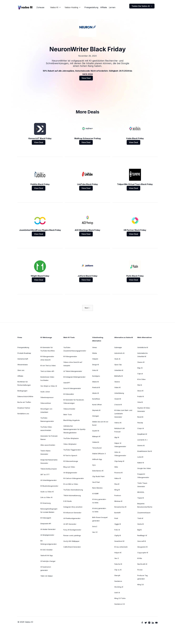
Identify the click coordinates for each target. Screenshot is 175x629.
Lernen (112, 7)
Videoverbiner (45, 403)
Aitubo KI (95, 393)
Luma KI (140, 457)
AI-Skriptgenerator (47, 535)
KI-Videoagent (45, 518)
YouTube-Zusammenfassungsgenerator (74, 349)
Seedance (118, 581)
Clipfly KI (117, 535)
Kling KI (117, 490)
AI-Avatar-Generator (48, 529)
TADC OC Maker (46, 576)
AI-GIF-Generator (69, 524)
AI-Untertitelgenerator (48, 480)
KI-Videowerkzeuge (70, 461)
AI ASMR (95, 494)
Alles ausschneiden (47, 445)
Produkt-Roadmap (24, 353)
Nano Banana (97, 488)
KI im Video (141, 379)
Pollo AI (117, 530)
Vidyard (95, 359)
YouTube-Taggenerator (72, 450)
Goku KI (95, 370)
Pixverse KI (118, 473)
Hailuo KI (117, 478)
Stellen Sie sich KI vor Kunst (100, 423)
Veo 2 (116, 558)
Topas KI (140, 498)
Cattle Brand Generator (72, 547)
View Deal (86, 78)
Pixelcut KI (96, 387)
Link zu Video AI (46, 497)
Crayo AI (140, 428)
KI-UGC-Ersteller (46, 550)
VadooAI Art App (46, 555)
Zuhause (40, 7)
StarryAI (117, 575)
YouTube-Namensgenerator (47, 419)
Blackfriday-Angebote (71, 420)
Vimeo (94, 347)
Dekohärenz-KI (97, 471)
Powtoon (117, 495)
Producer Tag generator (142, 577)
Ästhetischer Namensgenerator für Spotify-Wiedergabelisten (74, 429)
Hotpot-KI (117, 553)
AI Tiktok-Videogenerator (72, 371)
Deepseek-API (45, 524)
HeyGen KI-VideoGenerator (143, 409)
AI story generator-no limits (99, 501)
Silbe (116, 467)
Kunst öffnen (97, 404)
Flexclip (140, 423)
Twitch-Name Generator (45, 452)
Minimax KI (118, 501)
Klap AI (139, 368)
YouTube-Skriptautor (71, 438)
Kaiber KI (140, 463)
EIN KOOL (140, 492)
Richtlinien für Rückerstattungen (24, 383)
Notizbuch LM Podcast (119, 430)
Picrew (139, 570)
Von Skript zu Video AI (48, 386)
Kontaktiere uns (23, 414)
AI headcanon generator (45, 568)
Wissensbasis (23, 364)
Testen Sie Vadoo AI (142, 6)
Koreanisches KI (120, 507)
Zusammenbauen (143, 513)
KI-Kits (139, 558)
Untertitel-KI (118, 370)
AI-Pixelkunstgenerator (71, 518)
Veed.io (117, 382)
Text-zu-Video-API (47, 371)
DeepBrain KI (142, 434)
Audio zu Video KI (47, 492)
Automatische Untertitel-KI (142, 354)
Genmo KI (141, 445)
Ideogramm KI (142, 547)
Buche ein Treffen (24, 402)
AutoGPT (66, 383)
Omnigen (95, 416)
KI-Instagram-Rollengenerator (74, 377)
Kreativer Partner (24, 408)
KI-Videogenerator (70, 356)
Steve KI (140, 391)
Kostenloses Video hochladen (47, 378)
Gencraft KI (141, 541)
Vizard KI (117, 399)
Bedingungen (22, 391)
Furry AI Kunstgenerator (72, 530)
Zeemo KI (140, 362)
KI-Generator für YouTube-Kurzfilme (47, 349)
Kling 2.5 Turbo (120, 598)
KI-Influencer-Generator (72, 513)
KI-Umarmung (45, 503)
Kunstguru (96, 376)
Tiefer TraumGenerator (142, 484)
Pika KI (116, 484)
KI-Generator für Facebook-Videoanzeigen (73, 401)
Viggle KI (117, 524)
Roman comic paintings (72, 535)
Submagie (118, 347)
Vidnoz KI (117, 423)
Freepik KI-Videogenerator (143, 475)
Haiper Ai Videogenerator (120, 444)
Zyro (94, 465)
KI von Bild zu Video (70, 484)
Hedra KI (140, 524)
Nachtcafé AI (142, 564)
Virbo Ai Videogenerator (120, 453)
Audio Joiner (45, 392)
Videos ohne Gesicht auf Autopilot (72, 363)
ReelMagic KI (142, 535)
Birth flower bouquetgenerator (100, 519)
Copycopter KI (142, 553)
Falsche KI (118, 564)
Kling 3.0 (140, 584)
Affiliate (103, 7)
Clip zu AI (117, 570)
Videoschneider (69, 409)
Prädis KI (140, 396)
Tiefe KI (140, 518)
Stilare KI (95, 382)
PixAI (116, 518)
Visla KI (140, 402)
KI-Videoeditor (68, 394)
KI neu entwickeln (121, 547)
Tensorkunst (97, 448)
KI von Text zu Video (48, 365)
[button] (55, 7)
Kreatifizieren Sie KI (144, 451)
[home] (25, 7)
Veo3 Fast (96, 482)
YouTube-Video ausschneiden (46, 428)
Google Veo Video (144, 468)
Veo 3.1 (94, 532)
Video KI (117, 387)
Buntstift (117, 513)
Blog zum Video (69, 467)
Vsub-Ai (117, 359)
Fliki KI (139, 385)
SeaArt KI (95, 431)
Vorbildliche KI (142, 347)
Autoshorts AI (119, 353)
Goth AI (117, 593)
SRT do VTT (45, 474)
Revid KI (140, 417)
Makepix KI (96, 436)
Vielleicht (95, 442)
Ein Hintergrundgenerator (48, 542)
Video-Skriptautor (70, 444)
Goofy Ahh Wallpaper (71, 541)
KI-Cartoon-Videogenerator (73, 478)
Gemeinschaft (23, 359)
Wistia (94, 353)
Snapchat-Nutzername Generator (48, 461)
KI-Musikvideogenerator (49, 486)
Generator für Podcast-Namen (49, 437)
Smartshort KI (119, 541)
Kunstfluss (96, 399)
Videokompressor (47, 397)
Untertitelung (119, 393)
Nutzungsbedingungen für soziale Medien (48, 510)
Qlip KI (116, 437)
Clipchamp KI (119, 461)
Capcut (140, 374)
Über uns (21, 370)
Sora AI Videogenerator (72, 388)
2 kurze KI (118, 404)
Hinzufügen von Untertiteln (46, 410)
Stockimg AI (118, 587)
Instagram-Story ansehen (72, 507)
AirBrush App (97, 459)
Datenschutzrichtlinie (25, 396)
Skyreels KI (96, 410)
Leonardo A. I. (142, 440)
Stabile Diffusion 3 (99, 454)
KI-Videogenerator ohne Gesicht (47, 358)
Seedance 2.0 (119, 604)
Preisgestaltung (91, 7)
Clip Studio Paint (98, 476)
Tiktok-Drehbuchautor (48, 469)
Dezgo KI (95, 364)
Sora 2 (94, 526)
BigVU (139, 530)
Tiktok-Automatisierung (72, 495)
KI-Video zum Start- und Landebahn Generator (123, 413)
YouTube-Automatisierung (73, 490)
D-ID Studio (67, 501)
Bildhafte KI (118, 376)
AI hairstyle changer (47, 561)
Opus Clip (118, 364)
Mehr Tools (67, 414)
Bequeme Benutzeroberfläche (144, 505)
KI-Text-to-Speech (70, 455)
